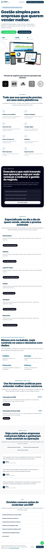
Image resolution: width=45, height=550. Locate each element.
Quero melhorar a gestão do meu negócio (35, 2)
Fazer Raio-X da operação (24, 32)
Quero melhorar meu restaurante (10, 245)
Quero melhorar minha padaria (9, 261)
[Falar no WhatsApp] (42, 543)
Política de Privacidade (14, 548)
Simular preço (6, 418)
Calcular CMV (6, 404)
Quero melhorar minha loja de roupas (11, 277)
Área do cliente (22, 2)
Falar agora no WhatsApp (9, 32)
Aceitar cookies (40, 546)
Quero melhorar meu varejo (9, 293)
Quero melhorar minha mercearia (10, 325)
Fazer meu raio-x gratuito (22, 202)
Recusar (32, 546)
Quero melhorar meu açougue (9, 309)
